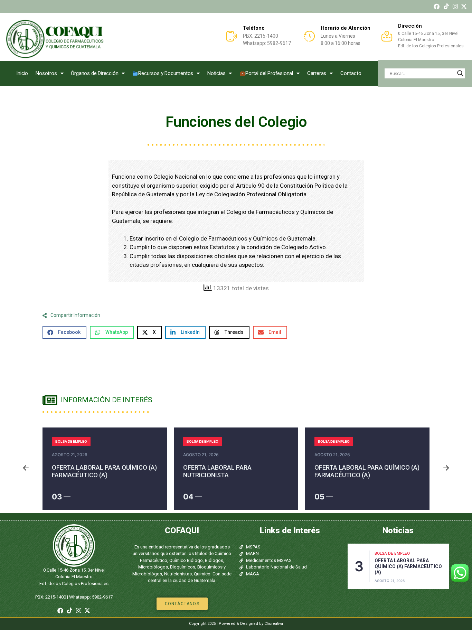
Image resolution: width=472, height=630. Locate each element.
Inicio (22, 73)
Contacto (350, 73)
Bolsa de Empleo (71, 441)
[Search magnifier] (460, 73)
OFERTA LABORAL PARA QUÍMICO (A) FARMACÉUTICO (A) (104, 471)
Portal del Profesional (269, 73)
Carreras (316, 73)
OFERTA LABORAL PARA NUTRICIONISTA (217, 471)
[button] (64, 332)
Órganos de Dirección (94, 73)
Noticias (216, 73)
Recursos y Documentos (165, 73)
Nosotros (46, 73)
